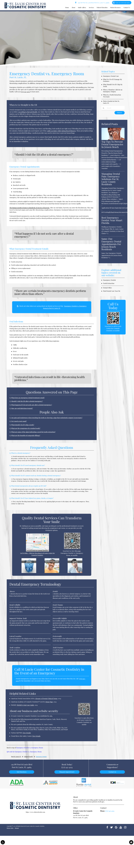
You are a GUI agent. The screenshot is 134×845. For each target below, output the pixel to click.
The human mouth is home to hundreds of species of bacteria (29, 208)
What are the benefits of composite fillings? (25, 435)
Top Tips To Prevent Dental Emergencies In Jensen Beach (112, 144)
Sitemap (17, 828)
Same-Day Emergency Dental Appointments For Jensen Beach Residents (111, 244)
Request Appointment (67, 772)
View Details (27, 733)
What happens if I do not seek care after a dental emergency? (31, 405)
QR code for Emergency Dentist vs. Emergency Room (24, 752)
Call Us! (123, 3)
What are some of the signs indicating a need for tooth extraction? (33, 432)
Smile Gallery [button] (82, 7)
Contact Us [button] (126, 7)
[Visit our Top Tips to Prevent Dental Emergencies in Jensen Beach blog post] (113, 139)
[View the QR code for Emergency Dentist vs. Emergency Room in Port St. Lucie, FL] (72, 548)
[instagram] (125, 827)
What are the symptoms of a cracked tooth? (25, 428)
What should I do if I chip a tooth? (22, 425)
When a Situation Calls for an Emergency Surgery (112, 91)
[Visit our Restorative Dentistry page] (52, 572)
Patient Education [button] (102, 7)
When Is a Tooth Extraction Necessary (112, 96)
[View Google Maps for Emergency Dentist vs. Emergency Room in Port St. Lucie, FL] (37, 551)
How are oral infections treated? (22, 408)
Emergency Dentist (109, 280)
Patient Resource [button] (115, 7)
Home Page (49, 702)
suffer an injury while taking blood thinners (61, 131)
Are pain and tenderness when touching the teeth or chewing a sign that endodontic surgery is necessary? (46, 418)
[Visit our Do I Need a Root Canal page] (75, 572)
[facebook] (107, 827)
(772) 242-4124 (25, 92)
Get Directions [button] (21, 772)
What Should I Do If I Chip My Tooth (112, 85)
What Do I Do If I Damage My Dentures (112, 80)
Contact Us (112, 772)
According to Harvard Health (27, 112)
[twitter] (111, 827)
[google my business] (116, 827)
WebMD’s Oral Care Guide (25, 705)
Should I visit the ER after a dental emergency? (27, 401)
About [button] (73, 7)
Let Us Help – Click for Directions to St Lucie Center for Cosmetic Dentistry (37, 554)
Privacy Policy (10, 828)
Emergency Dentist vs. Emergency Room (29, 748)
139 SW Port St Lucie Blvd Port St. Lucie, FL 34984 (93, 3)
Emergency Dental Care (111, 76)
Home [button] (67, 7)
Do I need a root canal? (19, 421)
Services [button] (91, 7)
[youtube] (121, 827)
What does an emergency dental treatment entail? (28, 398)
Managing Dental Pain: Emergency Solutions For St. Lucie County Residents (110, 179)
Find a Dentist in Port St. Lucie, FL (111, 102)
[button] (3, 842)
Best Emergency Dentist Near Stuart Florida (111, 220)
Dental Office (107, 288)
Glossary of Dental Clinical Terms (46, 698)
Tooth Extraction (108, 283)
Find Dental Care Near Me (111, 291)
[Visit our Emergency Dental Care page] (29, 572)
